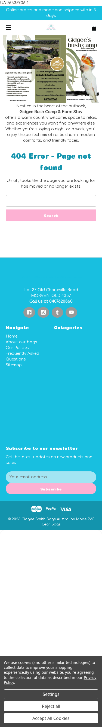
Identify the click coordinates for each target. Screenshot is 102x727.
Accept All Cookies (51, 718)
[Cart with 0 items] (87, 26)
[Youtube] (71, 312)
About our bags (21, 342)
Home (11, 336)
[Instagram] (43, 312)
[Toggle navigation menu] (13, 27)
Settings (51, 694)
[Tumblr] (57, 312)
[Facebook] (29, 312)
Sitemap (14, 365)
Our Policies (17, 348)
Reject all (51, 706)
